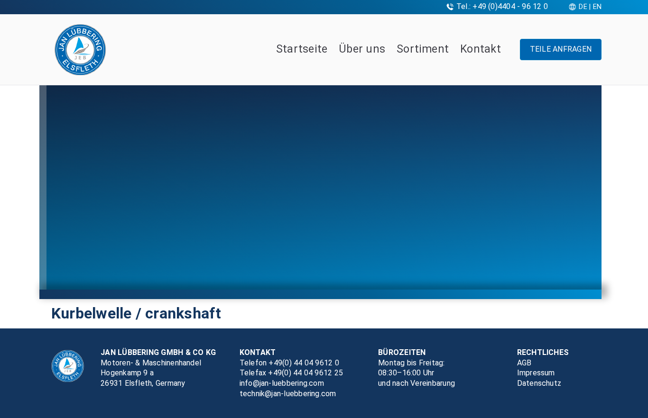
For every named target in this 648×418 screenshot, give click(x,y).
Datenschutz (539, 383)
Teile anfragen (561, 49)
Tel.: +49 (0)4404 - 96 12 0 (502, 6)
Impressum (536, 372)
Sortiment (423, 49)
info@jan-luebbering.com (282, 383)
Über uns (362, 49)
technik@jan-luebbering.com (288, 393)
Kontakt (480, 49)
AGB (524, 362)
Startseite (301, 49)
